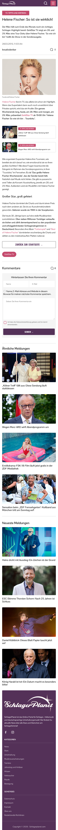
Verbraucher (9, 775)
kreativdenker (9, 49)
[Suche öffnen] (45, 3)
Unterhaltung (9, 755)
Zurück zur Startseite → (29, 244)
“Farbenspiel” (40, 229)
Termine (7, 763)
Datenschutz (9, 798)
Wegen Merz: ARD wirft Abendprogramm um (34, 149)
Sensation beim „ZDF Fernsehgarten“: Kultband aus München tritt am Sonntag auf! (29, 509)
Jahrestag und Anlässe (13, 767)
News (6, 746)
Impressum (8, 803)
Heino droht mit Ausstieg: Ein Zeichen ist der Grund (28, 560)
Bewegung (8, 783)
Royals (7, 779)
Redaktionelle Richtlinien (14, 815)
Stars (6, 750)
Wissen (7, 771)
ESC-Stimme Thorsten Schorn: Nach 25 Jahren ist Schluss (28, 600)
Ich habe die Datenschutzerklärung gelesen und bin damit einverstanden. (27, 323)
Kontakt (7, 807)
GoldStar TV (27, 115)
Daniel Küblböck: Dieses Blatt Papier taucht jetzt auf (27, 642)
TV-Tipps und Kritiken (15, 13)
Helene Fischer (9, 101)
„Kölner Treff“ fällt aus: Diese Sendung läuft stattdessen (24, 387)
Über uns (7, 811)
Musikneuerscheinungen (14, 759)
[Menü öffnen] (53, 3)
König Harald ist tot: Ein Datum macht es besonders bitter (29, 683)
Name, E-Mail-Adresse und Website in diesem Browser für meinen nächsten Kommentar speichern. (27, 293)
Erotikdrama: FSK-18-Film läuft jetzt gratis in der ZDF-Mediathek (27, 467)
